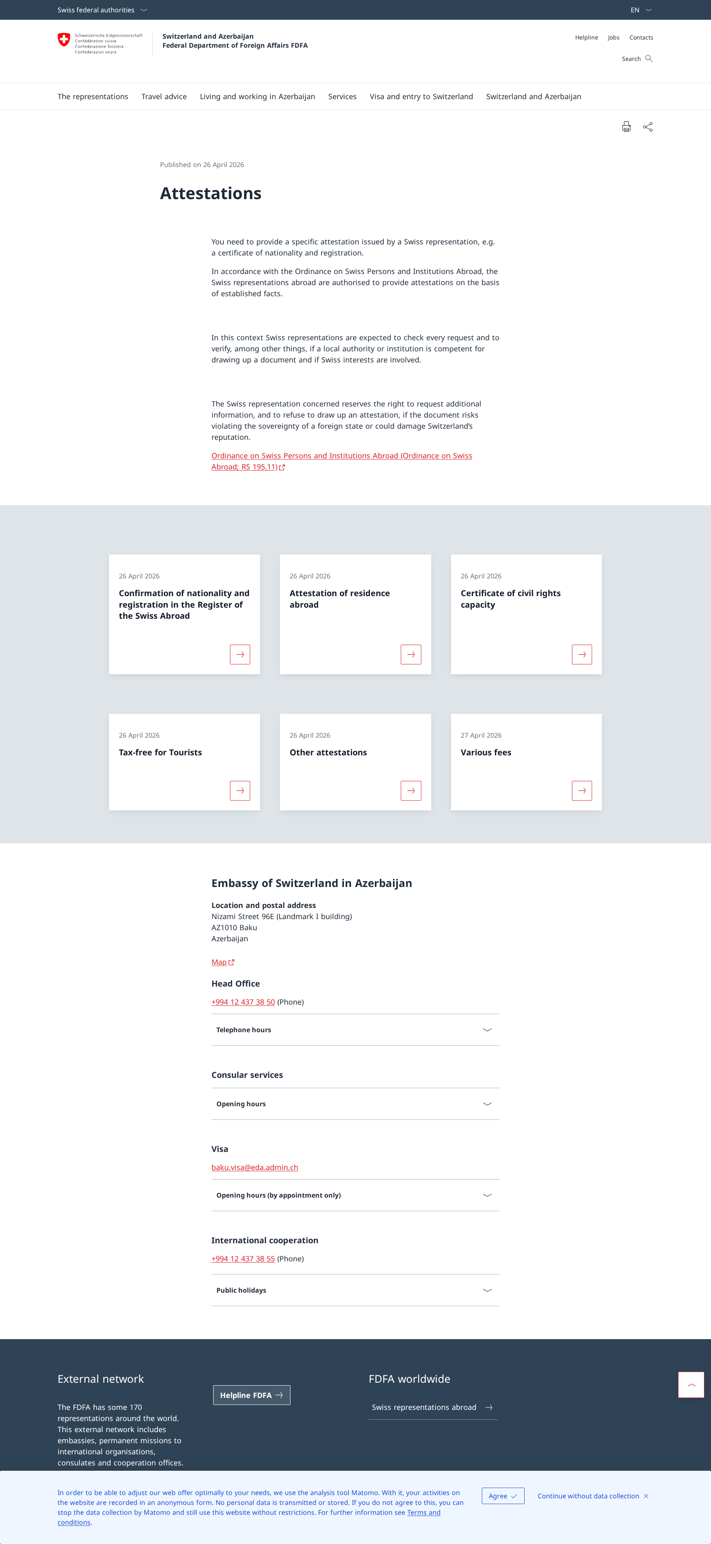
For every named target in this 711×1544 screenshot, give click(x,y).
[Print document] (626, 126)
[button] (93, 96)
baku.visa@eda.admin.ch (254, 1167)
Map (219, 962)
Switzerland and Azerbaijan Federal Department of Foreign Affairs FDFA (235, 41)
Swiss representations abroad (424, 1407)
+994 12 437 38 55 (243, 1258)
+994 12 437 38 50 (243, 1002)
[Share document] (647, 126)
